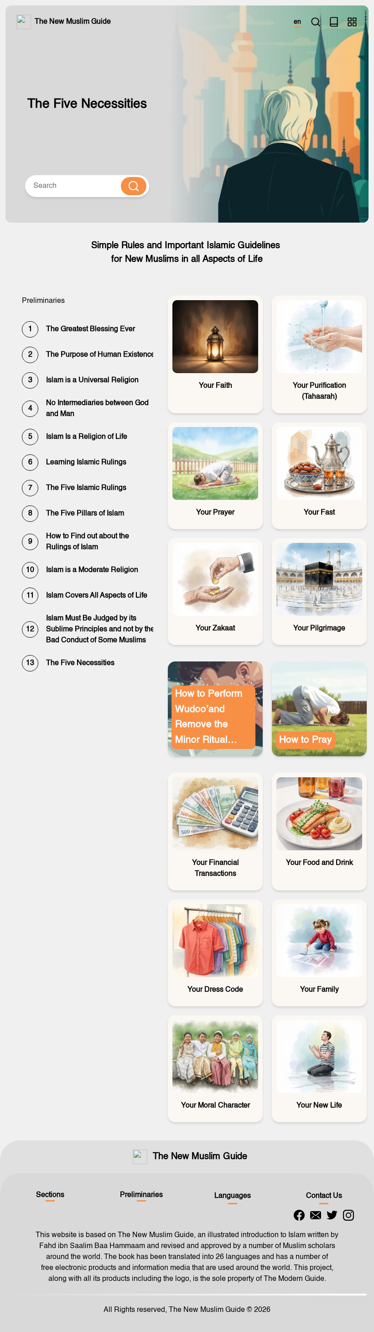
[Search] (315, 22)
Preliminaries (141, 1195)
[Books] (334, 22)
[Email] (315, 1215)
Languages (232, 1196)
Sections (50, 1195)
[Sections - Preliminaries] (352, 22)
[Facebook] (299, 1215)
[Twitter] (332, 1215)
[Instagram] (348, 1215)
